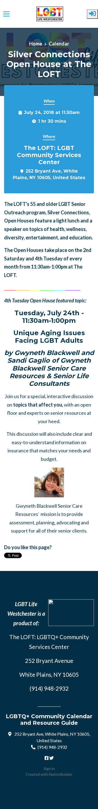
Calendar (59, 44)
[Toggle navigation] (6, 14)
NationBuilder (60, 774)
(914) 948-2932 (52, 747)
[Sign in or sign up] (92, 14)
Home (35, 44)
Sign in (49, 768)
